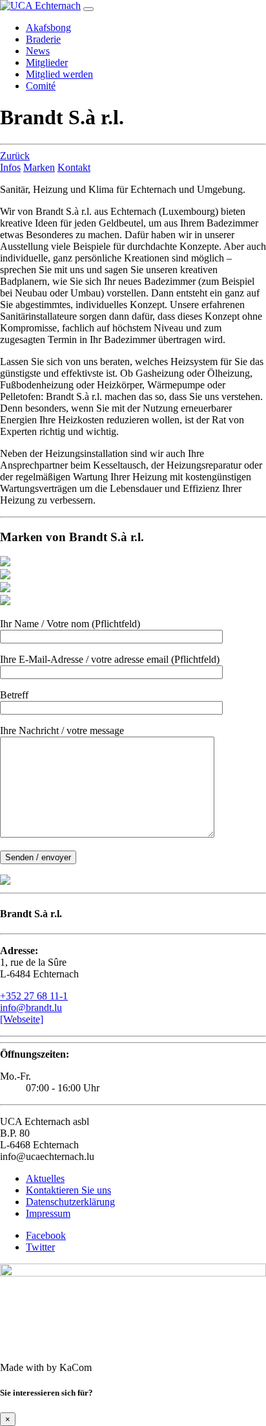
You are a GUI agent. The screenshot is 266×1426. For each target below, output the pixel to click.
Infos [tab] (10, 167)
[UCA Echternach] (40, 5)
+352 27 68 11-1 (34, 995)
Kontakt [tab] (73, 167)
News (38, 50)
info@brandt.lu (31, 1007)
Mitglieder (47, 62)
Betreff (14, 694)
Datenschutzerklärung (70, 1201)
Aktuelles (45, 1178)
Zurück (15, 155)
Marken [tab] (39, 167)
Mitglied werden (59, 74)
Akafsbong (48, 27)
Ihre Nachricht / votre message (62, 730)
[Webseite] (21, 1019)
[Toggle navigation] (88, 9)
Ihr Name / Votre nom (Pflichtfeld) (70, 623)
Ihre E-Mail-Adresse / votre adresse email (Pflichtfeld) (110, 659)
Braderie (43, 39)
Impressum (48, 1213)
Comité (41, 85)
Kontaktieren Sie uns (68, 1190)
